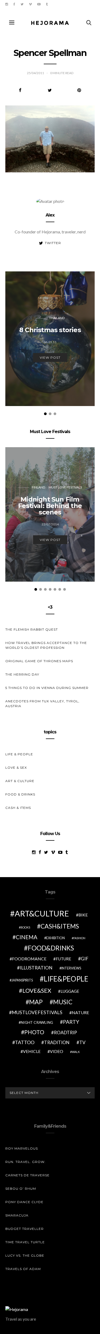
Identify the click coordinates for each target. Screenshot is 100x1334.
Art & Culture (19, 781)
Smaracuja (17, 1215)
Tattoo (24, 1042)
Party (71, 1022)
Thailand (57, 318)
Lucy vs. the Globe (24, 1255)
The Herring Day (22, 674)
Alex (50, 215)
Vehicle (32, 1051)
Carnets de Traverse (27, 1175)
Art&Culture (42, 913)
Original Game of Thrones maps (39, 661)
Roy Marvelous (21, 1148)
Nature (80, 1012)
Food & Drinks (20, 794)
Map (36, 1002)
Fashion (79, 938)
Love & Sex (16, 767)
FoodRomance (29, 958)
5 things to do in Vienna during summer (47, 688)
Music (63, 1002)
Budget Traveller (24, 1229)
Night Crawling (37, 1022)
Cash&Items (60, 926)
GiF (84, 958)
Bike (83, 914)
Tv (82, 1042)
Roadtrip (65, 1032)
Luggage (70, 991)
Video (56, 1051)
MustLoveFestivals (37, 1012)
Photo (34, 1032)
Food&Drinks (51, 948)
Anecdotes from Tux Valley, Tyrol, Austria (42, 703)
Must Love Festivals (65, 487)
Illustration (36, 968)
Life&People (66, 979)
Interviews (71, 968)
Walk (76, 1051)
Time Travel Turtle (25, 1242)
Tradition (57, 1042)
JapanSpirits (22, 980)
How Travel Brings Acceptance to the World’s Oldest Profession (46, 645)
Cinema (26, 937)
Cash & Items (18, 808)
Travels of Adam (23, 1269)
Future (63, 958)
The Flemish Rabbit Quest (31, 629)
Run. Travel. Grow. (25, 1162)
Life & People (19, 754)
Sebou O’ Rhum (20, 1189)
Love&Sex (36, 990)
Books (25, 927)
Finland (38, 487)
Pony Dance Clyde (24, 1202)
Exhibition (55, 938)
